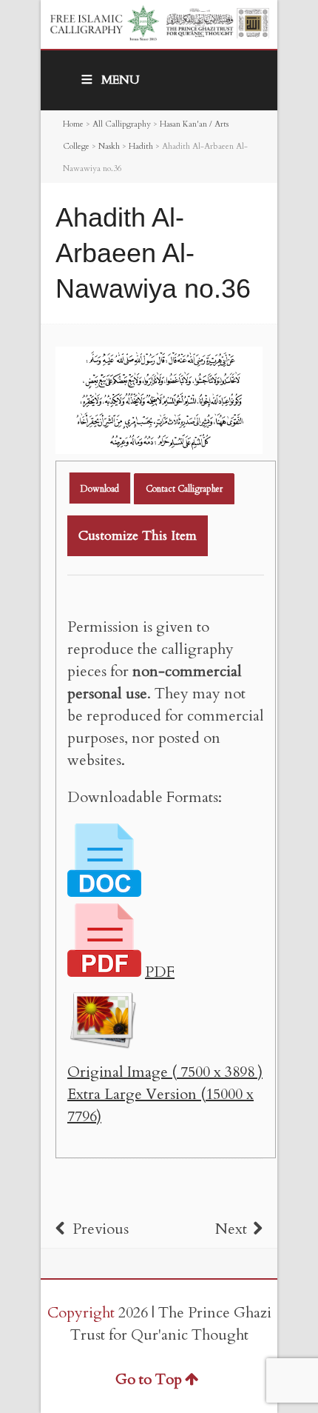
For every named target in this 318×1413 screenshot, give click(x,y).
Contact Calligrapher (184, 489)
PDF (160, 972)
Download (100, 489)
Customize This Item (137, 536)
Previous (100, 1229)
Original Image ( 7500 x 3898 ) (165, 1072)
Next (231, 1229)
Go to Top (148, 1379)
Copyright (81, 1313)
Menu (120, 80)
